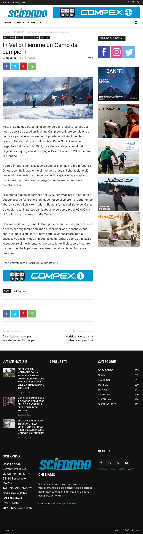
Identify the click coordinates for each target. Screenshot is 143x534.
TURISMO (45, 37)
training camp (20, 291)
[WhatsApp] (32, 66)
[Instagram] (133, 3)
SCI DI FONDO (32, 37)
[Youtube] (126, 463)
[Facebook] (128, 3)
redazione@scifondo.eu (64, 503)
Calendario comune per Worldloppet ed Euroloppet (19, 338)
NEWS (19, 37)
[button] (136, 22)
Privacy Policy (106, 469)
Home (6, 31)
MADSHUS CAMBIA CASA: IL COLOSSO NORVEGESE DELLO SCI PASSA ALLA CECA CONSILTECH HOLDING (31, 404)
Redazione (11, 57)
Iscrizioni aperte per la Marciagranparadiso (79, 338)
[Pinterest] (23, 66)
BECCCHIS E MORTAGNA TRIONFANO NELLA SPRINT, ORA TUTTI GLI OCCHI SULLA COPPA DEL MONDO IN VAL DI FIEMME (31, 427)
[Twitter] (138, 3)
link (55, 263)
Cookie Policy (125, 469)
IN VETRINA (18, 31)
